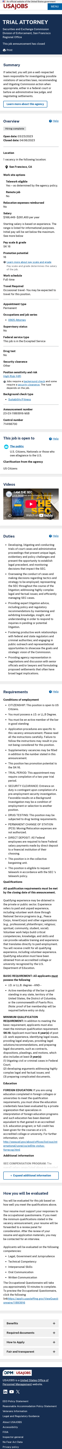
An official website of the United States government (31, 2)
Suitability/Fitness (19, 399)
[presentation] (31, 167)
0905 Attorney (17, 320)
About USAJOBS (12, 1422)
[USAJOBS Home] (16, 6)
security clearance (29, 384)
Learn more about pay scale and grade (29, 262)
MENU (55, 6)
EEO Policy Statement (15, 1401)
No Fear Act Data (12, 1442)
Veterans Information (15, 1411)
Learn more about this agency (25, 104)
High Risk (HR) (12, 376)
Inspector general (13, 1437)
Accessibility (10, 1427)
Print (9, 50)
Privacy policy (11, 1447)
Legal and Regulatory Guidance (21, 1416)
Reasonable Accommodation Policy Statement (30, 1406)
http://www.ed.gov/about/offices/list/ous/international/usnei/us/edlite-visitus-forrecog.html (30, 1145)
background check (34, 381)
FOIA (5, 1432)
